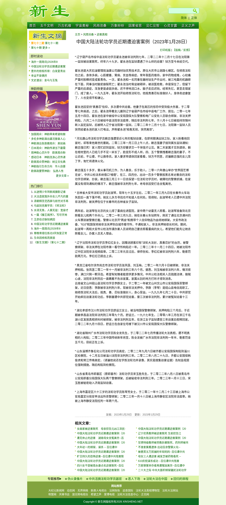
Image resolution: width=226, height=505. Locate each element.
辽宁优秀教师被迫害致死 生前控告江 (159, 433)
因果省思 (135, 25)
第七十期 (36, 47)
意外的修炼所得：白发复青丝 (48, 70)
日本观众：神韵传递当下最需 (48, 147)
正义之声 (188, 25)
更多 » (46, 47)
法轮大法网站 (170, 490)
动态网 (71, 490)
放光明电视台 (80, 494)
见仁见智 (153, 25)
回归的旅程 (180, 479)
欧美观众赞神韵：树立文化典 (48, 161)
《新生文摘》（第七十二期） (50, 242)
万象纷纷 (117, 25)
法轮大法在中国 (156, 479)
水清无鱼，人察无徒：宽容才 (51, 210)
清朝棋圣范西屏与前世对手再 (51, 200)
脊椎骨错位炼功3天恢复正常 (50, 233)
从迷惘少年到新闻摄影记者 (50, 191)
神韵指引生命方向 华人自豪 (48, 166)
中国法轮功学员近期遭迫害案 (48, 66)
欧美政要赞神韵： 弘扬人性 (47, 170)
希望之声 (96, 494)
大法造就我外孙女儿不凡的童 (51, 196)
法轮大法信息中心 (127, 494)
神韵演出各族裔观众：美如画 (48, 143)
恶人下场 (134, 479)
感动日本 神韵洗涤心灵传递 (48, 157)
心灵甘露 (170, 25)
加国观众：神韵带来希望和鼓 (48, 134)
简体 (184, 18)
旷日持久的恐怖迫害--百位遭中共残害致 (100, 456)
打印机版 (165, 49)
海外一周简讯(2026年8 (44, 61)
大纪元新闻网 (56, 490)
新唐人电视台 (99, 490)
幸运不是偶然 (39, 75)
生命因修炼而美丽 (44, 237)
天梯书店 (64, 494)
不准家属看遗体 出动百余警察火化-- (159, 447)
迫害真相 (102, 34)
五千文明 (47, 25)
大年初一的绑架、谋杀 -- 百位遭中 (97, 447)
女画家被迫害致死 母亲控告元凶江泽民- (101, 428)
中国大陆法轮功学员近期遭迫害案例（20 (101, 433)
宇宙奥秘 (82, 25)
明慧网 (52, 494)
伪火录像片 (75, 479)
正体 (194, 18)
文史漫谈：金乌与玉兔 (44, 80)
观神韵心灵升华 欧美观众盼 (48, 152)
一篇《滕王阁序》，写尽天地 (50, 214)
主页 (77, 34)
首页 (32, 25)
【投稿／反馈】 (182, 49)
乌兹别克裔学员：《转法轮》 (50, 205)
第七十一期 (51, 43)
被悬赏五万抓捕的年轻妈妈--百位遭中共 (161, 451)
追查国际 (128, 490)
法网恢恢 (114, 490)
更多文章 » (62, 175)
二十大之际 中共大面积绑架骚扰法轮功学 (162, 470)
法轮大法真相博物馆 (148, 490)
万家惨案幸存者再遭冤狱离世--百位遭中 (161, 465)
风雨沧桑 (100, 25)
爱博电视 (109, 494)
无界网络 (83, 490)
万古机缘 (64, 25)
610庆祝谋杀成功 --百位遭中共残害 (158, 460)
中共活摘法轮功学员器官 (105, 479)
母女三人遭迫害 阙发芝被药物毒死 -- (159, 456)
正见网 (145, 494)
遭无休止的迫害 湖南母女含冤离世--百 (100, 437)
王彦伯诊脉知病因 (44, 219)
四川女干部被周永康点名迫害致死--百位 (100, 465)
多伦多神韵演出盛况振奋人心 (48, 138)
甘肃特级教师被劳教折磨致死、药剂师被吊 (163, 442)
